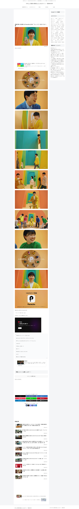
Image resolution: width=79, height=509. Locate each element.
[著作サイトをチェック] (26, 405)
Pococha (17, 379)
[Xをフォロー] (28, 405)
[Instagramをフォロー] (34, 405)
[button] (31, 401)
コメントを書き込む (31, 376)
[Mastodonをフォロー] (30, 405)
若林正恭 (20, 379)
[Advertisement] (31, 16)
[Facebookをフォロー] (32, 405)
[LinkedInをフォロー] (36, 405)
